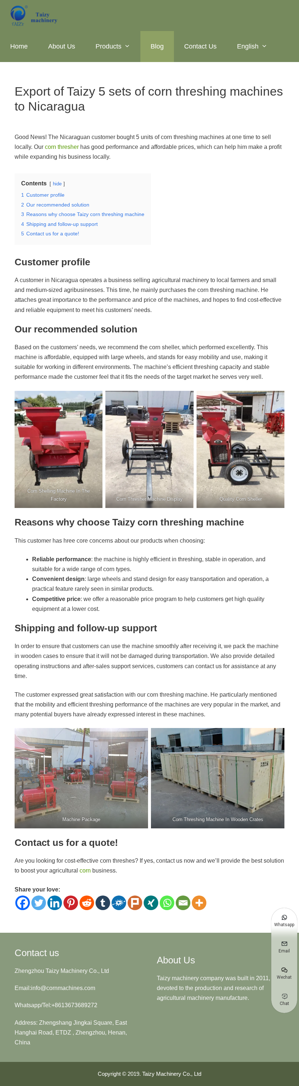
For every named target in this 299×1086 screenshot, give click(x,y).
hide (57, 183)
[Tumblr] (103, 903)
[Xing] (151, 903)
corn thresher (62, 147)
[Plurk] (135, 903)
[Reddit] (86, 903)
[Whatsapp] (167, 903)
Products (108, 46)
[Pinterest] (70, 903)
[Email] (183, 903)
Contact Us (200, 46)
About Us (61, 46)
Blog (157, 46)
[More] (199, 903)
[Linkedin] (54, 903)
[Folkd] (119, 903)
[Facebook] (22, 903)
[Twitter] (38, 903)
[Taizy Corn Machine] (34, 15)
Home (19, 46)
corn (85, 870)
